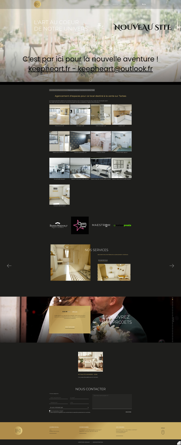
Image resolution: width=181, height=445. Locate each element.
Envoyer (128, 412)
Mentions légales (84, 442)
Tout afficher (70, 327)
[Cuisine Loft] (121, 114)
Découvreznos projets (117, 319)
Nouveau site (132, 4)
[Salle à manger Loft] (101, 114)
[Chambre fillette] (101, 141)
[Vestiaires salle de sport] (59, 194)
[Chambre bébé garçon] (121, 141)
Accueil (97, 4)
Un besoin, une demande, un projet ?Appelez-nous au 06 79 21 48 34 (90, 430)
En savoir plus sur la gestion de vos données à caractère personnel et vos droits (69, 412)
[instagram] (145, 4)
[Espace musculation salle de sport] (80, 168)
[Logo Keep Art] (37, 4)
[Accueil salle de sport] (59, 168)
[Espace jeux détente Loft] (59, 141)
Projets (115, 4)
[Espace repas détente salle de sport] (121, 168)
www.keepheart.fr (120, 432)
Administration (98, 442)
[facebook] (143, 4)
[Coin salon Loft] (80, 114)
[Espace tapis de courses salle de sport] (101, 168)
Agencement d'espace (63, 90)
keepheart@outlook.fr (122, 431)
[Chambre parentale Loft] (80, 141)
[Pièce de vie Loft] (59, 114)
